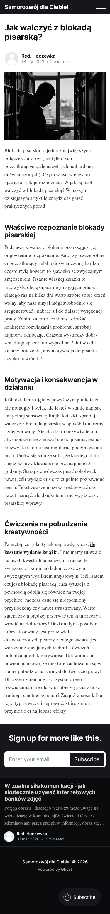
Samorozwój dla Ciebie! (36, 7)
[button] (101, 7)
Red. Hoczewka (38, 56)
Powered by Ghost (55, 869)
